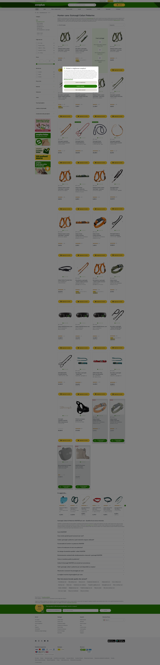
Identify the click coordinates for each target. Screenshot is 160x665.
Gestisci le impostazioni (80, 82)
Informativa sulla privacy (68, 79)
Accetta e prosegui (80, 86)
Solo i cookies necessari (80, 90)
